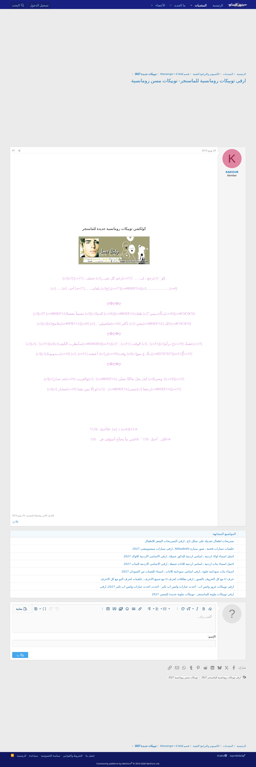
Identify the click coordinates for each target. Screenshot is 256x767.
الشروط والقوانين (73, 755)
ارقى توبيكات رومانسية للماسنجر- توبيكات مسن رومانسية (188, 80)
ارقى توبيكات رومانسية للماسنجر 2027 (221, 677)
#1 (13, 150)
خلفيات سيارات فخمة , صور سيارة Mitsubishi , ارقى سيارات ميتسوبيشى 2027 (183, 548)
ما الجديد (179, 5)
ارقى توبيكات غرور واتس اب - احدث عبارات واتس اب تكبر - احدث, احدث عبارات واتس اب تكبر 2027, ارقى (167, 586)
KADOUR (232, 172)
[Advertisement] (128, 39)
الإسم (212, 636)
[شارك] (19, 150)
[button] (191, 5)
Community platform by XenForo (128, 763)
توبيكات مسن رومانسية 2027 (183, 677)
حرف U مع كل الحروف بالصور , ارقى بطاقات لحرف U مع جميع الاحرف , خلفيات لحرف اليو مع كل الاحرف (167, 579)
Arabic (220, 755)
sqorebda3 (236, 755)
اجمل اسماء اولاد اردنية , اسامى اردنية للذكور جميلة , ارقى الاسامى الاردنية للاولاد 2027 (179, 556)
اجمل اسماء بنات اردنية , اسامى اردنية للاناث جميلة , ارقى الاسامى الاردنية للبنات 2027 (179, 564)
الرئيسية (218, 5)
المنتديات (201, 5)
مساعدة (33, 755)
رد (13, 521)
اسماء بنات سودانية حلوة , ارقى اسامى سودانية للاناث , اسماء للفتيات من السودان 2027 (178, 571)
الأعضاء (160, 5)
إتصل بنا (90, 755)
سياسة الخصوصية (50, 755)
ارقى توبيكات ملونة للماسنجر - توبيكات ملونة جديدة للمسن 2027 (193, 594)
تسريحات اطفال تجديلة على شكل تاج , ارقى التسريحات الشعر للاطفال (189, 541)
